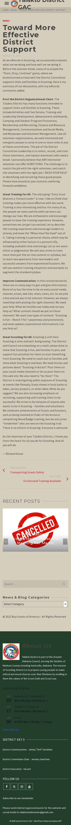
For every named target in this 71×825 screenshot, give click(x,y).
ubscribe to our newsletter (18, 798)
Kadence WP (56, 821)
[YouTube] (29, 786)
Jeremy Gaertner (40, 759)
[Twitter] (14, 786)
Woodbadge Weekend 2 (31, 711)
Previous (6, 542)
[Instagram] (21, 786)
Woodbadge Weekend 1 (31, 700)
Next (65, 542)
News (6, 20)
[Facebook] (6, 786)
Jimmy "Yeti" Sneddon (40, 749)
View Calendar (11, 729)
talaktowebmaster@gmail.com (36, 812)
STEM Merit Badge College (33, 722)
